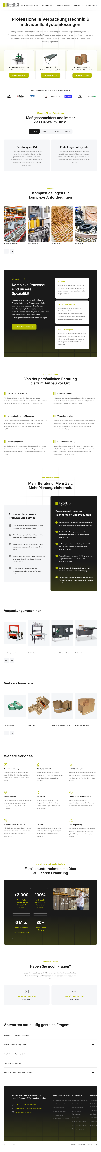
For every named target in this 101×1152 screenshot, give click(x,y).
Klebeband (93, 1121)
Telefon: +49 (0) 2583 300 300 (26, 1105)
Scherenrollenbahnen (79, 1121)
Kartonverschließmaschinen (62, 1100)
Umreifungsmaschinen (60, 1104)
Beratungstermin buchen (23, 1112)
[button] (30, 5)
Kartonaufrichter (58, 1115)
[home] (11, 5)
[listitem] (15, 225)
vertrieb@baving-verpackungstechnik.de (29, 1108)
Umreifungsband (95, 1114)
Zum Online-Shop (23, 327)
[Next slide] (12, 251)
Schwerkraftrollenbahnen (80, 1100)
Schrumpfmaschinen (59, 1111)
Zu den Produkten (82, 75)
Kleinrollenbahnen (77, 1107)
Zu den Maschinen (19, 75)
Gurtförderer (76, 1118)
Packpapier (93, 1110)
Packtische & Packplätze (61, 1119)
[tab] (34, 131)
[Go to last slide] (6, 251)
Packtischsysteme (78, 1129)
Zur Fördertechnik (50, 75)
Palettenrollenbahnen (79, 1125)
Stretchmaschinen (59, 1107)
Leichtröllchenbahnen (79, 1104)
